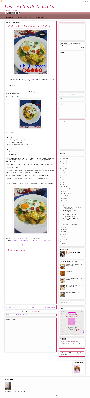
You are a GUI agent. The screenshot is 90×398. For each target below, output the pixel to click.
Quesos (38, 240)
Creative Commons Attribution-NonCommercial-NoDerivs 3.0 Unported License (70, 343)
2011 (63, 244)
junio (64, 200)
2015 (63, 235)
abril (64, 205)
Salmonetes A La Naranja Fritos (71, 224)
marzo (65, 227)
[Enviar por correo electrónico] (34, 238)
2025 (63, 164)
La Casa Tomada (30, 79)
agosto (65, 196)
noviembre (66, 189)
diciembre (65, 187)
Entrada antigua (50, 307)
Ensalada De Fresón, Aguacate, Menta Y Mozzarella (70, 219)
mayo (64, 203)
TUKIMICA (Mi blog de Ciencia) (41, 17)
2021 (63, 173)
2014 (63, 237)
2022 (63, 171)
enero (64, 232)
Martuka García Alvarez (74, 252)
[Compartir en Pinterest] (39, 238)
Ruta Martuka (28, 17)
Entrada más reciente (12, 307)
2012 (63, 242)
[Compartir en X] (36, 238)
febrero (65, 229)
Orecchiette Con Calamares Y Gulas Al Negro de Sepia (72, 207)
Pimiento (33, 240)
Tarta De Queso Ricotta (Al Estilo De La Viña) (75, 279)
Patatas (29, 240)
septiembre (66, 194)
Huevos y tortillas (15, 240)
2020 (63, 175)
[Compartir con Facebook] (38, 238)
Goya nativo (42, 92)
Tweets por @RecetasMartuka (67, 94)
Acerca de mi (19, 17)
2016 (63, 185)
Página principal (9, 17)
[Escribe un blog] (35, 238)
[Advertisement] (30, 294)
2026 (63, 161)
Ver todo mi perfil (70, 256)
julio (64, 198)
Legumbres (23, 240)
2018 (63, 180)
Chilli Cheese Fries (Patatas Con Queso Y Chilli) (71, 211)
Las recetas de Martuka (29, 6)
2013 (63, 239)
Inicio (32, 307)
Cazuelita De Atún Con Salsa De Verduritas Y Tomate (74, 264)
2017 (63, 182)
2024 (63, 166)
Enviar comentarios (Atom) (34, 311)
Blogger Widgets (64, 354)
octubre (65, 191)
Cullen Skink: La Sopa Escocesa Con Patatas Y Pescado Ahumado (75, 286)
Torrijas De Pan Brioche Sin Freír (74, 292)
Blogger (56, 395)
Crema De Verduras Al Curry (70, 214)
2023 (63, 168)
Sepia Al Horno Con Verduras (70, 222)
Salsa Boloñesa (69, 271)
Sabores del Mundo (45, 240)
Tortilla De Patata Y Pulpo (69, 216)
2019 (63, 178)
